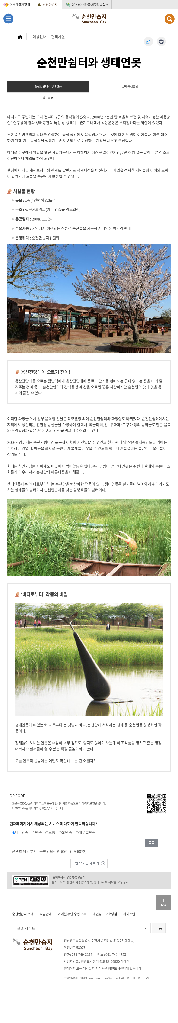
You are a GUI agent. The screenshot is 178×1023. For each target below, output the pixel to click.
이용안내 (39, 36)
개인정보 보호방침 (105, 913)
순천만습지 (50, 4)
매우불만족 (87, 832)
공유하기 (148, 41)
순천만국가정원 (19, 4)
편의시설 (58, 36)
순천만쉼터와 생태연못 (48, 86)
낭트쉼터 (48, 97)
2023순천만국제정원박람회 (90, 4)
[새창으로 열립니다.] (89, 863)
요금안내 (45, 913)
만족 (38, 832)
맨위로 (163, 902)
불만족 (67, 832)
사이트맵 (129, 913)
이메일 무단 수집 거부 (72, 913)
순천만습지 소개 (23, 913)
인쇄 (161, 41)
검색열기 (170, 19)
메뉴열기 (8, 18)
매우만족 (22, 832)
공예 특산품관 (130, 86)
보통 (51, 832)
